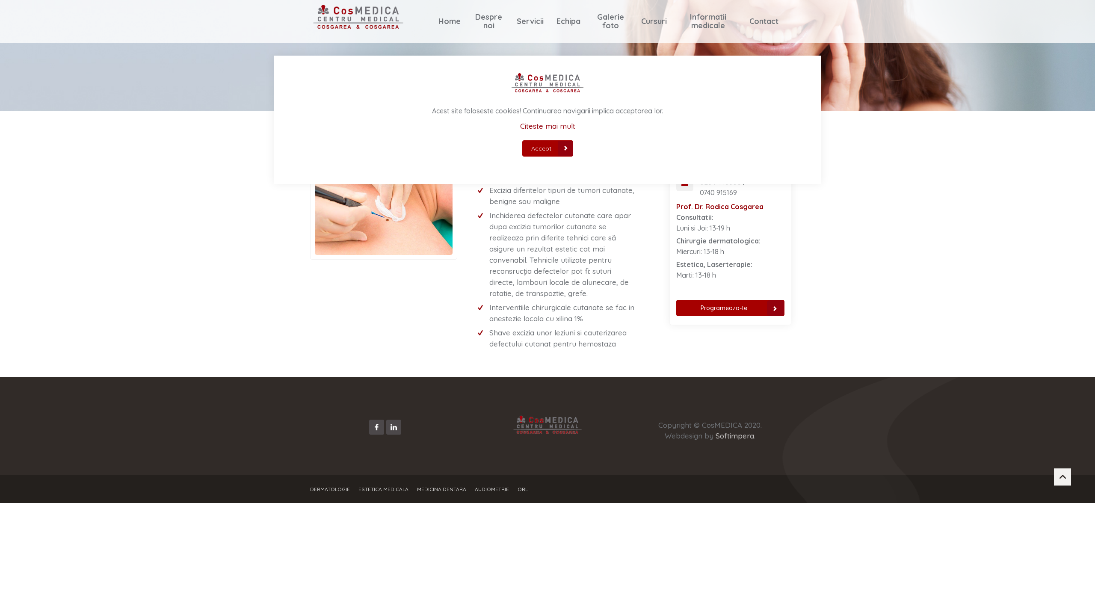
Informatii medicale (708, 21)
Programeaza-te (724, 308)
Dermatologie (330, 489)
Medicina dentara (441, 489)
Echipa (568, 21)
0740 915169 (718, 192)
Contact (763, 21)
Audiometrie (492, 489)
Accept (541, 148)
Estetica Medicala (383, 489)
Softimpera (735, 435)
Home (449, 21)
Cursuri (654, 21)
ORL (523, 489)
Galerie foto (611, 21)
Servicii (530, 21)
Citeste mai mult (547, 125)
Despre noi (488, 21)
